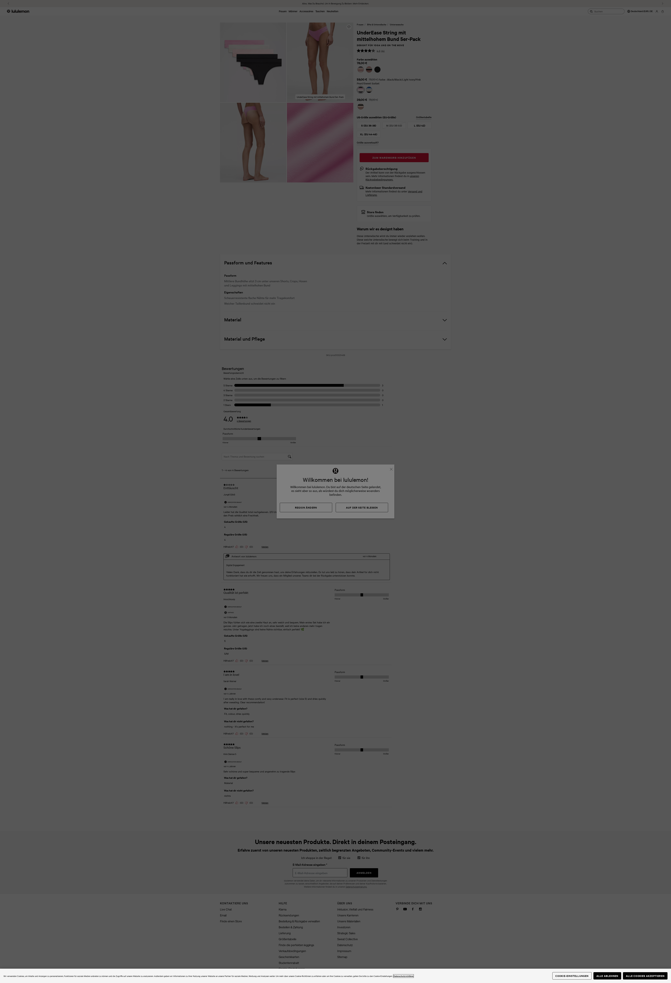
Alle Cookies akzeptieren (645, 976)
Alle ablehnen (607, 976)
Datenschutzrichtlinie (403, 976)
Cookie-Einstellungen (572, 976)
